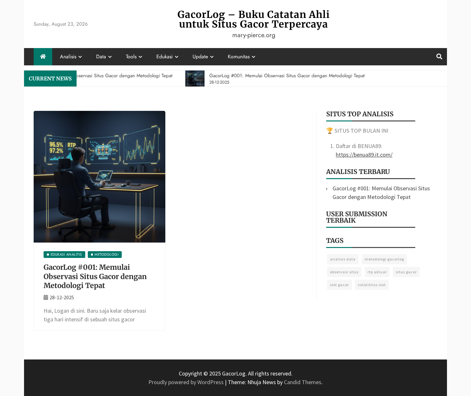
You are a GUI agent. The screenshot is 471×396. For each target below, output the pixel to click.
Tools (131, 56)
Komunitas (239, 56)
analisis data (343, 259)
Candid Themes (302, 382)
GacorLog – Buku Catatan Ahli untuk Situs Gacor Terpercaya (254, 19)
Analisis (68, 56)
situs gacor (406, 271)
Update (200, 56)
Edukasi (164, 56)
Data (101, 56)
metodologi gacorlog (384, 259)
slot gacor (339, 284)
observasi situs (344, 271)
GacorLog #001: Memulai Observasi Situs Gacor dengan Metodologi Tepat (95, 276)
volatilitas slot (372, 284)
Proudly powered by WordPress (186, 382)
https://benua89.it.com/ (364, 154)
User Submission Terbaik (356, 217)
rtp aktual (377, 271)
